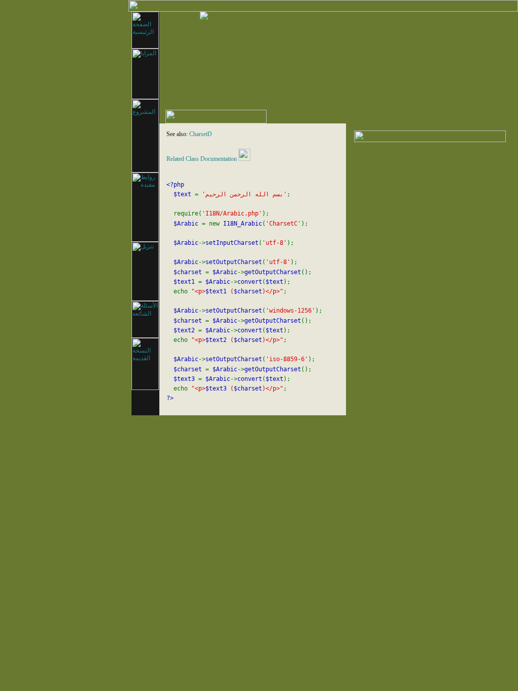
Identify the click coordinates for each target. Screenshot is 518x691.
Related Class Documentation (201, 158)
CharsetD (200, 134)
